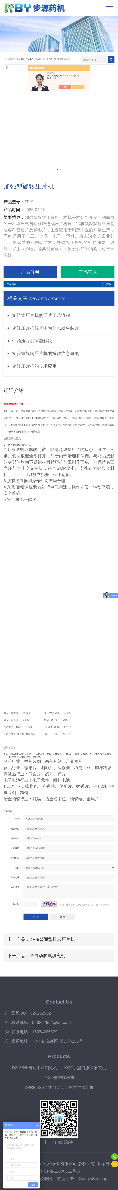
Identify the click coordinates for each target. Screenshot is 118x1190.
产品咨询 (30, 271)
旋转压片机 (47, 59)
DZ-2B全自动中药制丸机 (34, 1067)
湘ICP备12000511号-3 (59, 1171)
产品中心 (29, 59)
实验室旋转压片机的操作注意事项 (45, 353)
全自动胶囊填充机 (47, 955)
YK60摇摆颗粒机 (59, 1077)
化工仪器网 (41, 1178)
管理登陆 (65, 1178)
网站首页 (20, 59)
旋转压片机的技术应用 (34, 366)
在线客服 (88, 271)
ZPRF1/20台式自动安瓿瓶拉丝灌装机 (59, 1087)
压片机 (38, 59)
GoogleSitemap (93, 1178)
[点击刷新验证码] (49, 904)
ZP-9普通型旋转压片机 (52, 939)
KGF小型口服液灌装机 (85, 1067)
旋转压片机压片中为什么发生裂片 (45, 328)
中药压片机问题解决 (32, 340)
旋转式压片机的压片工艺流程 (41, 315)
